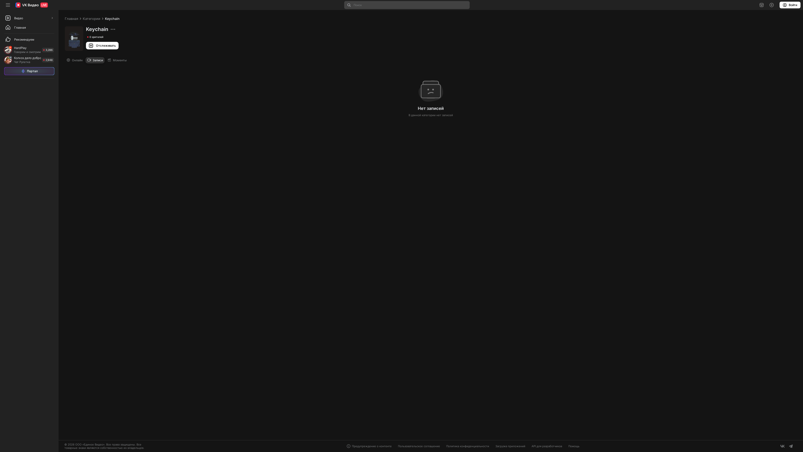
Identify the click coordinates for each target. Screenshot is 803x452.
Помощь (573, 446)
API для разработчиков (547, 446)
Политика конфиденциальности (467, 446)
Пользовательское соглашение (419, 446)
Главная (71, 19)
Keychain (112, 19)
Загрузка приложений (510, 446)
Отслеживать (106, 45)
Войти (793, 5)
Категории (91, 19)
